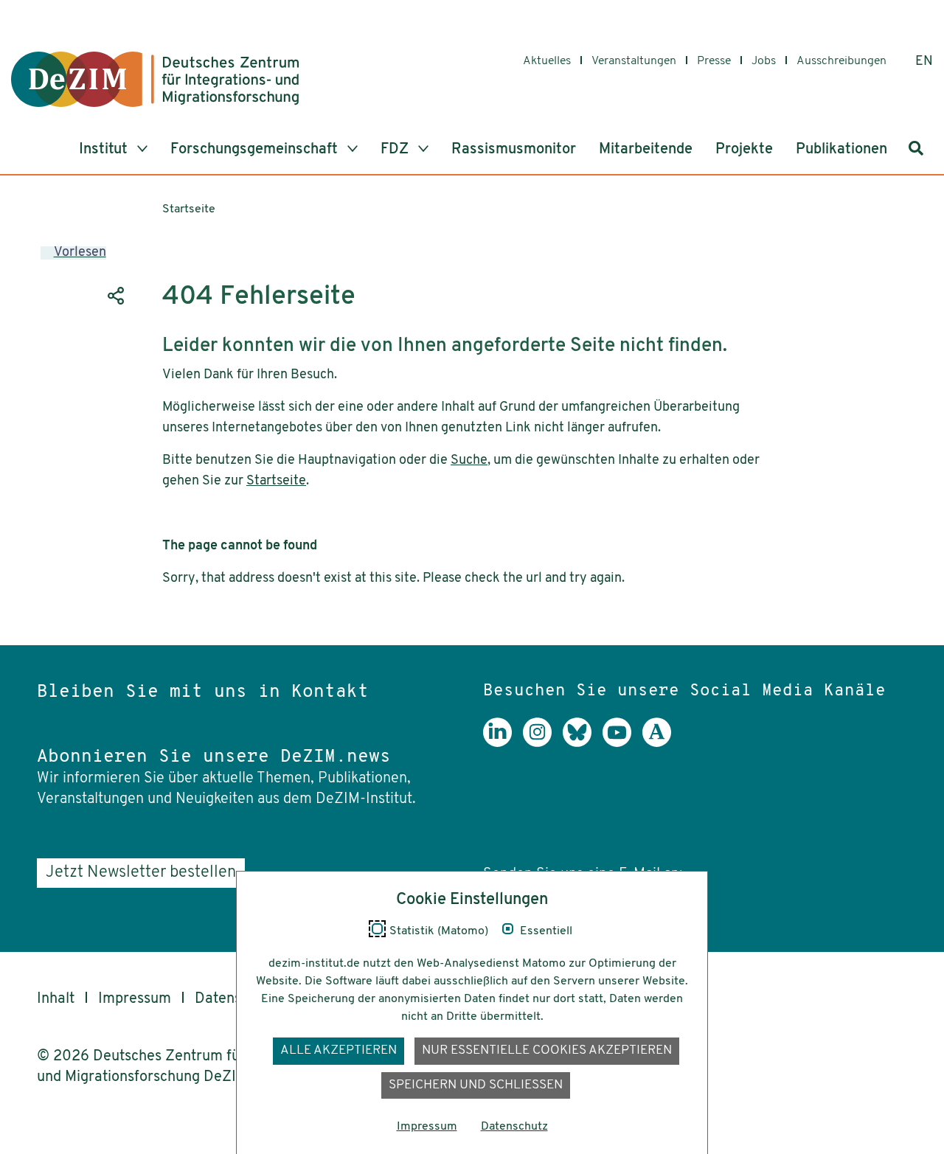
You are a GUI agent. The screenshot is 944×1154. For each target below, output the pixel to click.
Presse (714, 61)
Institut (105, 149)
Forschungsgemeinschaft (255, 149)
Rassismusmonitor (513, 149)
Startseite (188, 209)
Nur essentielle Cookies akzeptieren (547, 1050)
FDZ (396, 149)
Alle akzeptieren (338, 1050)
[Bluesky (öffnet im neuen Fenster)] (583, 743)
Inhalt (55, 999)
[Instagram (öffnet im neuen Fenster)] (543, 743)
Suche (469, 460)
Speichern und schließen (476, 1085)
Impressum (134, 999)
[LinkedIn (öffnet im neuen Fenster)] (503, 743)
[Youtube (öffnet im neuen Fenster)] (622, 743)
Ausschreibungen (841, 61)
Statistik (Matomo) (438, 931)
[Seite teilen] (114, 295)
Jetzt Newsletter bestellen (141, 872)
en (924, 62)
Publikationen (841, 149)
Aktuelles (547, 61)
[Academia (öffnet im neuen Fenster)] (662, 743)
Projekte (744, 149)
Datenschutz (514, 1127)
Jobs (764, 61)
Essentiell (546, 931)
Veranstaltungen (633, 61)
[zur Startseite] (155, 79)
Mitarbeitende (646, 149)
